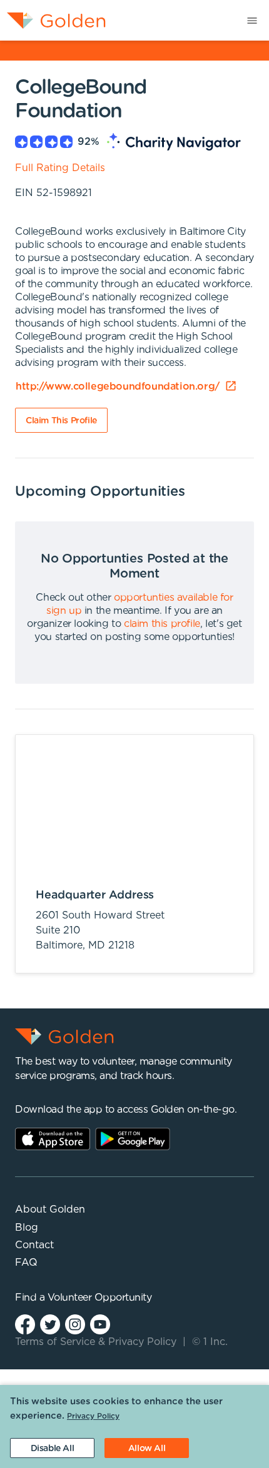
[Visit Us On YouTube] (100, 1324)
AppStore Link (52, 1138)
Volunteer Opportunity (100, 1298)
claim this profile (162, 624)
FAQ (26, 1263)
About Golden (50, 1209)
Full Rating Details (60, 168)
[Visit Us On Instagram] (75, 1324)
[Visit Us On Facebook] (25, 1324)
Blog (26, 1228)
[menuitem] (53, 20)
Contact (34, 1245)
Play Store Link (132, 1138)
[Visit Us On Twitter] (50, 1324)
